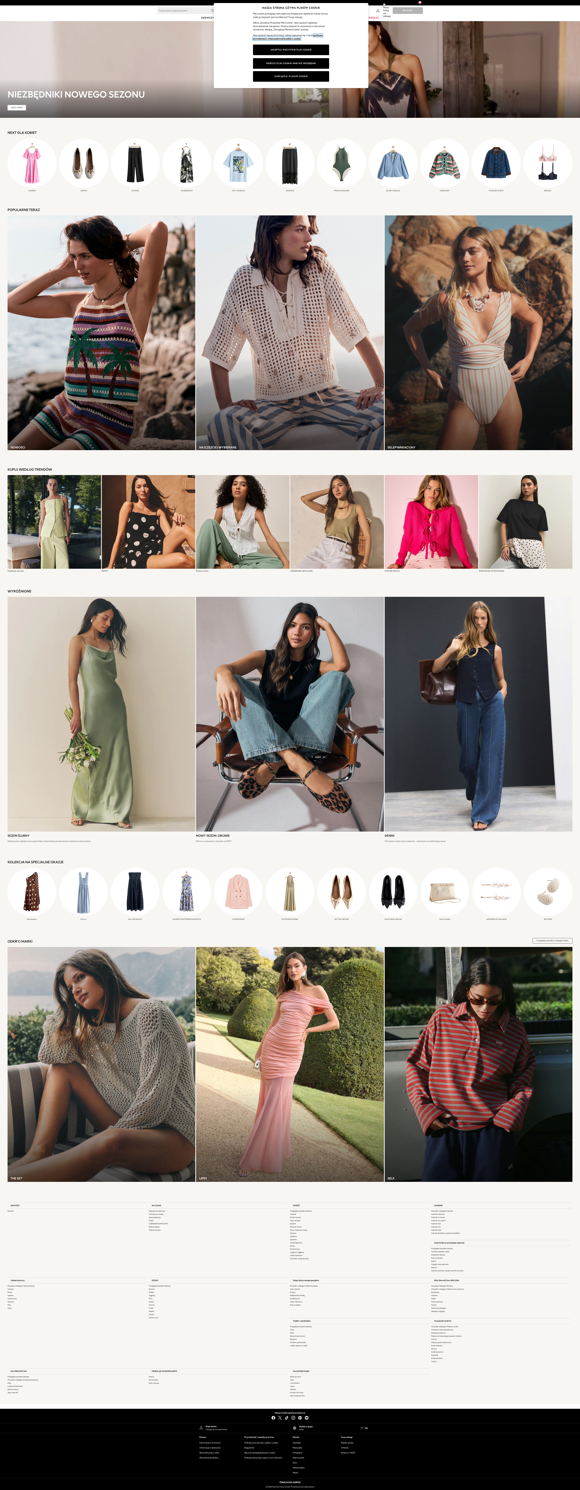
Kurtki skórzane (436, 1346)
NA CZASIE (156, 1205)
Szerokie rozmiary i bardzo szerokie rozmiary (447, 1271)
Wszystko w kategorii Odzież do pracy (21, 1286)
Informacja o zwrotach (210, 1443)
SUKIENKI (438, 1205)
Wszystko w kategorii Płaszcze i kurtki (444, 1327)
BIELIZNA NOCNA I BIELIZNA (446, 1280)
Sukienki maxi (436, 1230)
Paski (292, 1333)
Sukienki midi (436, 1224)
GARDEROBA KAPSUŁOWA (158, 1224)
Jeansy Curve (153, 1318)
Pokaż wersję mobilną (290, 1482)
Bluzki (10, 1292)
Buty (9, 1305)
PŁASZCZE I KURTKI (442, 1321)
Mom (150, 1299)
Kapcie (433, 1261)
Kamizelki (434, 1355)
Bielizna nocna (13, 1389)
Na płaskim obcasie (438, 1255)
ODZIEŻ (296, 1205)
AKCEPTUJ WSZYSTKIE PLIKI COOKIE (291, 49)
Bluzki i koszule (295, 1217)
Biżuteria (293, 1339)
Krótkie (151, 1292)
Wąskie (151, 1311)
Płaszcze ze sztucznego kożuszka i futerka (446, 1336)
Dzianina (293, 1233)
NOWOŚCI (15, 1205)
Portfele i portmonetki (298, 1342)
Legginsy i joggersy (297, 1252)
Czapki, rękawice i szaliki (299, 1346)
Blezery (434, 1349)
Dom (295, 1462)
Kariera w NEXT (348, 1452)
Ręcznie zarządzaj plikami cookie (259, 1452)
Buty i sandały (295, 1305)
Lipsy (292, 1380)
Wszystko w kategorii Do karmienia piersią (23, 1380)
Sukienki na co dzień (438, 1221)
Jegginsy (152, 1295)
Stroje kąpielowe (296, 1243)
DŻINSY (155, 1280)
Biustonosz (435, 1292)
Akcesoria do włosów (297, 1336)
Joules (292, 1386)
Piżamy (434, 1305)
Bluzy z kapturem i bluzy (298, 1230)
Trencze (434, 1339)
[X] (280, 1417)
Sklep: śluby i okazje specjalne (306, 1280)
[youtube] (306, 1417)
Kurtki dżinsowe (437, 1358)
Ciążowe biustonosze (15, 1386)
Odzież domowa (437, 1302)
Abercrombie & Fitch (297, 1396)
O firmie (344, 1447)
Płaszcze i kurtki (295, 1227)
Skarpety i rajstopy (438, 1311)
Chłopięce (297, 1452)
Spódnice (293, 1236)
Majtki (433, 1299)
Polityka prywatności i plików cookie (261, 1443)
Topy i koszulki (295, 1221)
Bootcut (152, 1289)
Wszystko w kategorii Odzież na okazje (304, 1286)
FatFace (293, 1389)
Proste (151, 1308)
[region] (291, 45)
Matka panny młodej (297, 1295)
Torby (10, 1308)
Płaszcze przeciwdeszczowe (441, 1342)
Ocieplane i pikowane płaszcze (442, 1330)
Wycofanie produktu (209, 1457)
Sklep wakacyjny (155, 1217)
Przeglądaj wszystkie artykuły (301, 1211)
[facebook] (273, 1417)
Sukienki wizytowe (438, 1214)
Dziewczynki (298, 1457)
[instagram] (293, 1417)
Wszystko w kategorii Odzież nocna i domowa (447, 1289)
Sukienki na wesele (438, 1217)
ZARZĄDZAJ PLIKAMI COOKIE (291, 76)
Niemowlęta (298, 1467)
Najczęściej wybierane (157, 1211)
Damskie (297, 1443)
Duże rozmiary (154, 1383)
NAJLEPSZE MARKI (301, 1371)
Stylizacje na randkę (156, 1214)
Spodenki (293, 1240)
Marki (295, 1472)
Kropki (151, 1221)
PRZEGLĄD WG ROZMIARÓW (164, 1371)
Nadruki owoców (155, 1230)
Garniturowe (12, 1299)
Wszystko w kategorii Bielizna (442, 1286)
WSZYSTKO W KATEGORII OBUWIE (449, 1243)
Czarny (433, 1362)
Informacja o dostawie (210, 1447)
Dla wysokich (153, 1380)
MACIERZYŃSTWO (19, 1371)
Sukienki (293, 1214)
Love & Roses (295, 1383)
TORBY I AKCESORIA (302, 1321)
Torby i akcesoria (296, 1302)
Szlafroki (434, 1295)
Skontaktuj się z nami (209, 1452)
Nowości (11, 1211)
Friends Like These (296, 1393)
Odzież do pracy (18, 1280)
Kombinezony (295, 1249)
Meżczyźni (297, 1447)
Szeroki (151, 1315)
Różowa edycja (154, 1227)
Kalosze (434, 1268)
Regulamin (249, 1447)
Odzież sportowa (296, 1255)
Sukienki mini (436, 1227)
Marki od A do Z (295, 1377)
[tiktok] (286, 1417)
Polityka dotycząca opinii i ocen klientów (263, 1457)
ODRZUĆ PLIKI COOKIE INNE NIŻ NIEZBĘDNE (291, 63)
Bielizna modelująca (438, 1308)
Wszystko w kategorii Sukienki (442, 1211)
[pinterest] (300, 1417)
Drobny (151, 1302)
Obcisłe (151, 1305)
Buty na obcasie (437, 1258)
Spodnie (293, 1224)
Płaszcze (11, 1302)
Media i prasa (347, 1443)
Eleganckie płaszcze (438, 1333)
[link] (378, 10)
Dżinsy (292, 1246)
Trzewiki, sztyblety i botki (440, 1252)
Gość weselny (295, 1289)
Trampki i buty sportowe (439, 1264)
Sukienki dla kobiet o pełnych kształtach (445, 1233)
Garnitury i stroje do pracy (299, 1259)
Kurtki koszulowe (437, 1352)
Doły (9, 1383)
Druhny (292, 1292)
